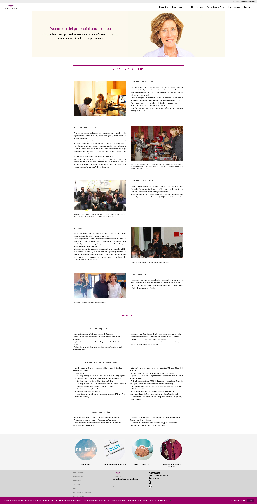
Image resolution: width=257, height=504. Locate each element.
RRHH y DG (77, 481)
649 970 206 (235, 1)
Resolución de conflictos (142, 464)
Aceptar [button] (251, 500)
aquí (169, 500)
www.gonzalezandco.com (117, 159)
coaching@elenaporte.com (248, 1)
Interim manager (79, 496)
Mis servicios (78, 473)
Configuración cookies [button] (238, 500)
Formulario (155, 478)
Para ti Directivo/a (86, 464)
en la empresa (121, 464)
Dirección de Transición (174, 465)
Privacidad (116, 487)
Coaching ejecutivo (109, 464)
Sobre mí (76, 484)
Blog (74, 488)
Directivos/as (78, 477)
